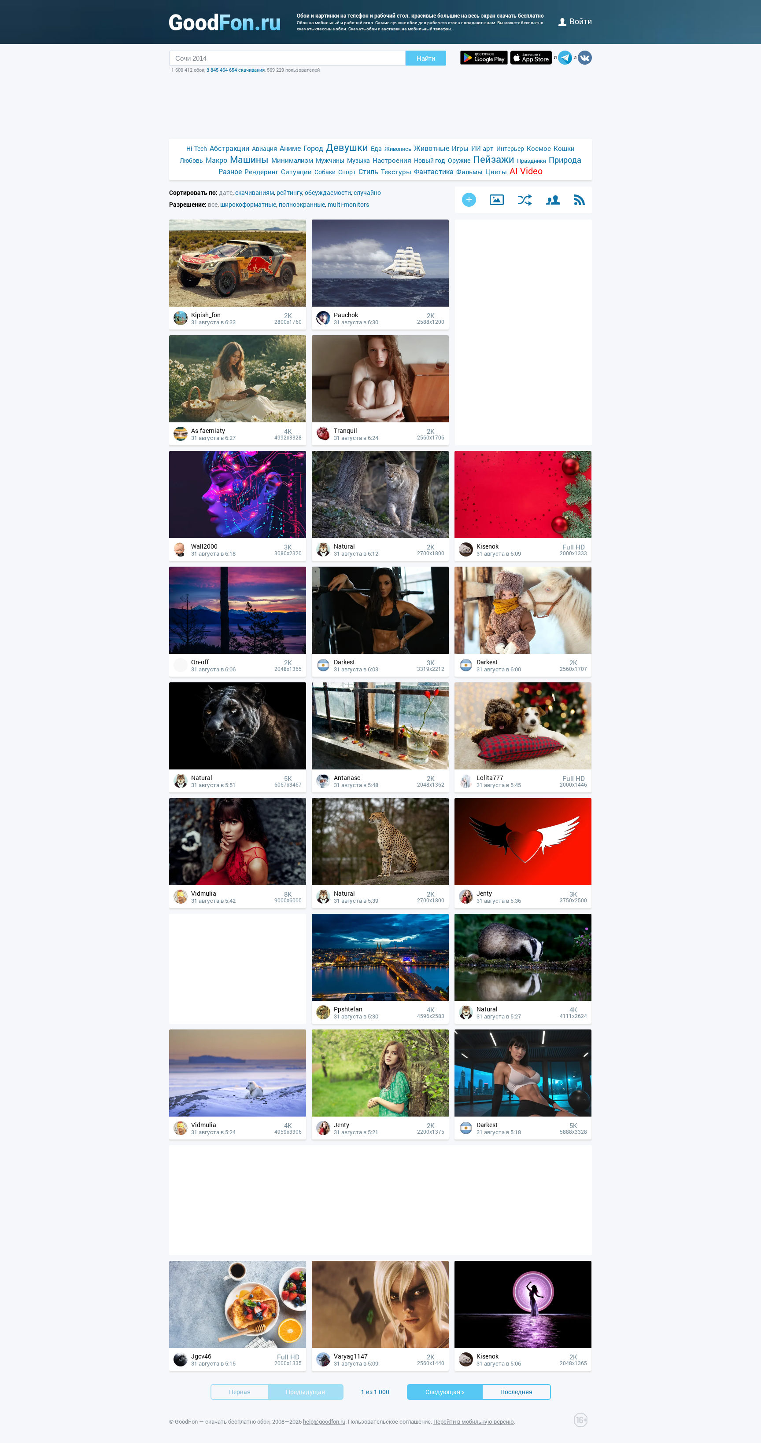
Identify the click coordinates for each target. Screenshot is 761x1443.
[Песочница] (497, 199)
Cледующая (442, 1392)
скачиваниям (254, 192)
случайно (367, 192)
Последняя (516, 1392)
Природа (565, 160)
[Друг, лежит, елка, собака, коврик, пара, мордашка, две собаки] (522, 767)
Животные (431, 148)
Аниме (290, 148)
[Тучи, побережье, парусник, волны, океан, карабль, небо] (380, 304)
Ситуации (296, 171)
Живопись (397, 149)
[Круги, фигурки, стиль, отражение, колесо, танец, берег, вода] (522, 1345)
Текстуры (396, 171)
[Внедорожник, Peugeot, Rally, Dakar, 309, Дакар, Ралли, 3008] (237, 304)
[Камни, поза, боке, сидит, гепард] (380, 883)
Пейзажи (493, 159)
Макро (216, 160)
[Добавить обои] (469, 200)
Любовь (191, 160)
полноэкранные (302, 204)
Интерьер (510, 148)
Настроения (392, 160)
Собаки (325, 172)
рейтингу (289, 192)
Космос (539, 148)
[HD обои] (484, 58)
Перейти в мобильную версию (473, 1421)
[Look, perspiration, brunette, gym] (380, 651)
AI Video (526, 171)
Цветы (496, 171)
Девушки (347, 147)
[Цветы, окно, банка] (380, 767)
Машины (249, 159)
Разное (230, 171)
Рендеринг (261, 171)
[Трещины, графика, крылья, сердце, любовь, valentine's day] (522, 883)
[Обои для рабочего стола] (224, 22)
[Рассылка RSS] (579, 199)
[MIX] (525, 200)
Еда (376, 148)
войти (580, 21)
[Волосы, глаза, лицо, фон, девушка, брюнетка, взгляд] (237, 883)
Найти (426, 58)
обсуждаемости (328, 192)
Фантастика (434, 171)
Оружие (459, 160)
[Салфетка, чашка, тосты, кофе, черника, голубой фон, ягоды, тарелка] (237, 1345)
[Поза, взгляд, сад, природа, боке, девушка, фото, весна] (380, 1114)
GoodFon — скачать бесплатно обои (222, 1421)
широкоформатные (248, 204)
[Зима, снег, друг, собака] (237, 1114)
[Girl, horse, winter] (522, 651)
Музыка (358, 160)
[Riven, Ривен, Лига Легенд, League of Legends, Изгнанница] (380, 1345)
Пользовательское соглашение (389, 1421)
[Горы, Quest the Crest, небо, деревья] (237, 651)
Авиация (264, 148)
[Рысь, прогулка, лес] (380, 535)
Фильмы (469, 171)
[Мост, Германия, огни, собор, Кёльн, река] (380, 998)
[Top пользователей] (553, 200)
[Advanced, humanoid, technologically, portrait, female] (237, 535)
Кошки (564, 148)
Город (313, 148)
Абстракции (229, 148)
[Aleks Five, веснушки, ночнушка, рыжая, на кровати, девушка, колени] (380, 420)
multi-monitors (348, 204)
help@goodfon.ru (324, 1421)
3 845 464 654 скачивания (236, 69)
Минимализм (292, 160)
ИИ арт (482, 148)
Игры (460, 148)
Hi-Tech (196, 148)
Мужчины (330, 160)
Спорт (347, 172)
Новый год (429, 160)
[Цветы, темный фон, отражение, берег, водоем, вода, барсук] (522, 998)
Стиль (368, 171)
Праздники (531, 161)
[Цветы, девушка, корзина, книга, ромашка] (237, 420)
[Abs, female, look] (522, 1114)
